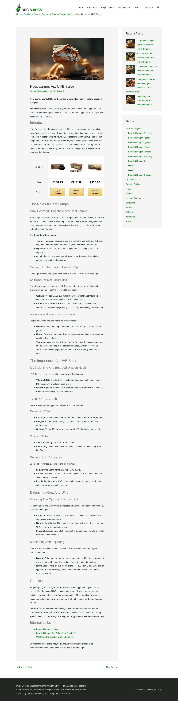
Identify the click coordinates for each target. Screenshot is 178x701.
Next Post (112, 667)
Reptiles (91, 7)
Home (80, 7)
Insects (137, 7)
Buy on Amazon (58, 192)
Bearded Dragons (134, 128)
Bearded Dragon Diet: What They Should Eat (56, 633)
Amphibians (106, 7)
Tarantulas (130, 217)
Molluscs (149, 7)
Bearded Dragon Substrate (140, 133)
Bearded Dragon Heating (139, 138)
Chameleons (131, 179)
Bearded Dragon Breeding (139, 175)
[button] (158, 7)
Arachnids (122, 7)
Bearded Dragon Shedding (140, 156)
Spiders (129, 212)
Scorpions (130, 203)
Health (131, 170)
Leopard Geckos (133, 198)
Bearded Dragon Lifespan (139, 147)
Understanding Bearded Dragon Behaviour (55, 637)
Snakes (129, 207)
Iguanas (129, 193)
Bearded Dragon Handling (139, 152)
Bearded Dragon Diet (137, 161)
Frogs (128, 189)
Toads (128, 221)
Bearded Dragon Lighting (41, 91)
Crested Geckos (133, 184)
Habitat (131, 165)
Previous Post (24, 667)
